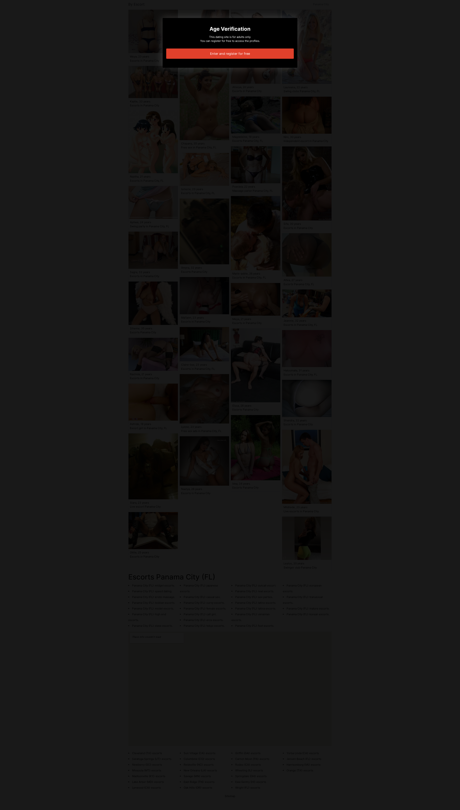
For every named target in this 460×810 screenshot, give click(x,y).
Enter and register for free (230, 54)
